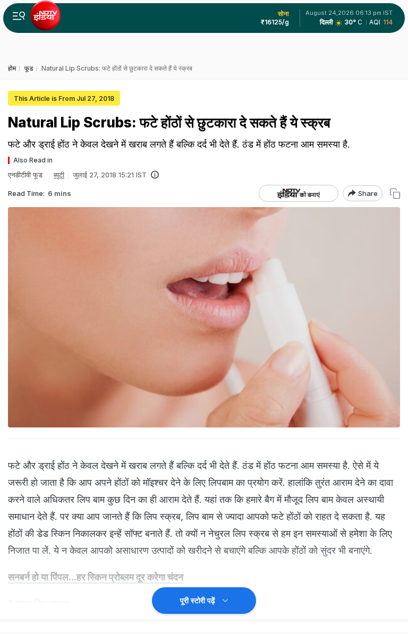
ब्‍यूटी (59, 174)
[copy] (395, 194)
